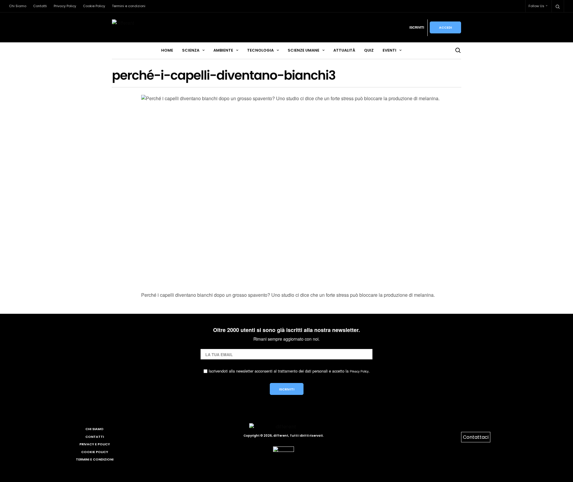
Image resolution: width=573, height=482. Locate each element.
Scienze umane (303, 50)
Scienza (190, 50)
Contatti (40, 6)
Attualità (344, 50)
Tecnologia (260, 50)
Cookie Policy (94, 6)
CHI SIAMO (94, 429)
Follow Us (536, 6)
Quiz (369, 50)
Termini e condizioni (128, 6)
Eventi (389, 50)
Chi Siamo (17, 6)
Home (167, 50)
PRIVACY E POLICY (94, 444)
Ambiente (223, 50)
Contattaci (476, 437)
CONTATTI (94, 436)
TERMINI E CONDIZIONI (94, 459)
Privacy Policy (65, 6)
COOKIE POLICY (94, 451)
